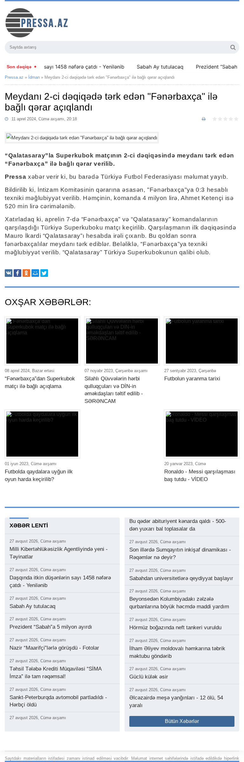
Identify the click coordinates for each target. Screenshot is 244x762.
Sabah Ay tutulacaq (153, 67)
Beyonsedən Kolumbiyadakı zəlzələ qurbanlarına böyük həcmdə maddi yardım (179, 603)
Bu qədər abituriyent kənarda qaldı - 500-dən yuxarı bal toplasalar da (177, 525)
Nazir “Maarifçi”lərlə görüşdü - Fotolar (54, 648)
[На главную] (68, 22)
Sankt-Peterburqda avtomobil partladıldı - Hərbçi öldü (58, 701)
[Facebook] (17, 273)
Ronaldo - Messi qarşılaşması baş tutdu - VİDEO (199, 475)
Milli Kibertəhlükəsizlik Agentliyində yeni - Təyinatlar (59, 553)
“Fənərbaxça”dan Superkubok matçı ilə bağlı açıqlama (40, 382)
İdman (34, 77)
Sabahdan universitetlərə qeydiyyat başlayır (181, 578)
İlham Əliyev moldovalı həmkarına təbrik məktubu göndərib (177, 652)
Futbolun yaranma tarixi (192, 379)
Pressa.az (14, 77)
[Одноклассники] (26, 273)
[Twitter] (44, 273)
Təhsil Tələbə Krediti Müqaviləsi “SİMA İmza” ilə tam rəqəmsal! (55, 672)
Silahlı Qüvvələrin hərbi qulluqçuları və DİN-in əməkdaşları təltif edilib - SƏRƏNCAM (114, 390)
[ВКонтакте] (8, 273)
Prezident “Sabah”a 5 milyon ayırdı (51, 627)
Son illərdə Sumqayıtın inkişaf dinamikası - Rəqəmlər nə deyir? (180, 553)
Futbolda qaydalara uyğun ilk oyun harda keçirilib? (39, 475)
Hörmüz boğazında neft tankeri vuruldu (175, 628)
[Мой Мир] (35, 273)
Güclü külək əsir (148, 677)
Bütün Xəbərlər (182, 721)
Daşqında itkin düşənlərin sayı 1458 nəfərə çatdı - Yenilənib (60, 581)
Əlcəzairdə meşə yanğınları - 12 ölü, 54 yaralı (176, 701)
